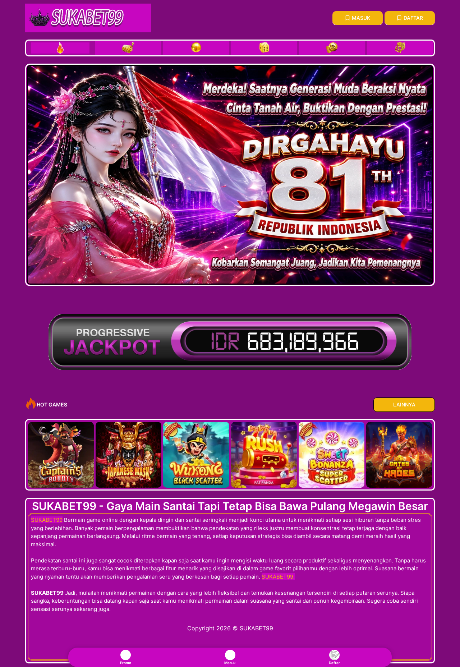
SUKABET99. (278, 576)
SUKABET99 (47, 519)
